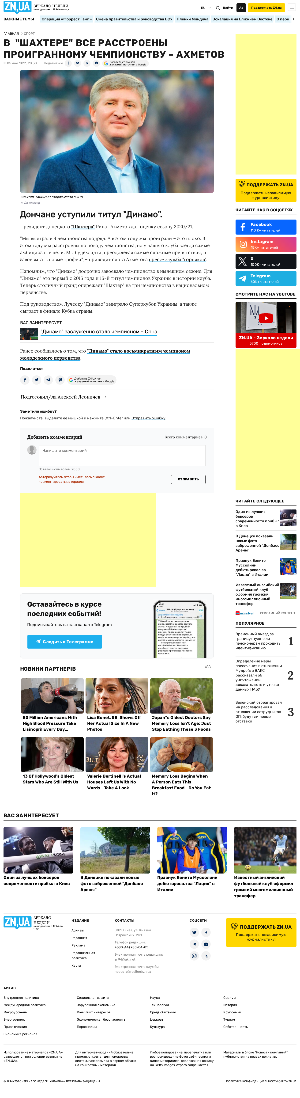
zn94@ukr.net (125, 959)
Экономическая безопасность (101, 1020)
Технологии (159, 1005)
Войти (228, 8)
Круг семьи (232, 1012)
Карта (76, 966)
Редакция (79, 938)
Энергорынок (14, 1020)
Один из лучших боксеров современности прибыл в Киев (258, 518)
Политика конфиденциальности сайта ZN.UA (261, 1081)
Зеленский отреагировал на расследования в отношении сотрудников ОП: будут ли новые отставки (259, 711)
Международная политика (25, 1005)
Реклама (78, 945)
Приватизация (15, 1027)
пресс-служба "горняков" (177, 259)
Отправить (188, 479)
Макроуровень (15, 1012)
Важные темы (19, 19)
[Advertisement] (88, 540)
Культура (157, 1027)
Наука (155, 998)
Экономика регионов (20, 1034)
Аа (241, 7)
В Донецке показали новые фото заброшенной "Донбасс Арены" (257, 543)
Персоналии (87, 1027)
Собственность (235, 1027)
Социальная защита (93, 998)
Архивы (77, 930)
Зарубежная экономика (96, 1005)
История (230, 1005)
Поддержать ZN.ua (266, 7)
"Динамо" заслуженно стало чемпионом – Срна (99, 331)
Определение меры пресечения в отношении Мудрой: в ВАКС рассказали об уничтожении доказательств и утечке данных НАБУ (259, 675)
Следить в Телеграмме (68, 641)
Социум (229, 998)
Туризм (229, 1020)
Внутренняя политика (21, 998)
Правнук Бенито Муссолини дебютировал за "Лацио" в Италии (252, 567)
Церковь (156, 1020)
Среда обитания (163, 1012)
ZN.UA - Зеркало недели (266, 337)
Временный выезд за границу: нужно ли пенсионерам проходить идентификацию (258, 641)
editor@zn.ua (141, 972)
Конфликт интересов (94, 1012)
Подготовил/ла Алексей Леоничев (60, 397)
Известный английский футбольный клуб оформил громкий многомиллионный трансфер (257, 594)
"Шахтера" (83, 226)
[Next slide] (292, 19)
